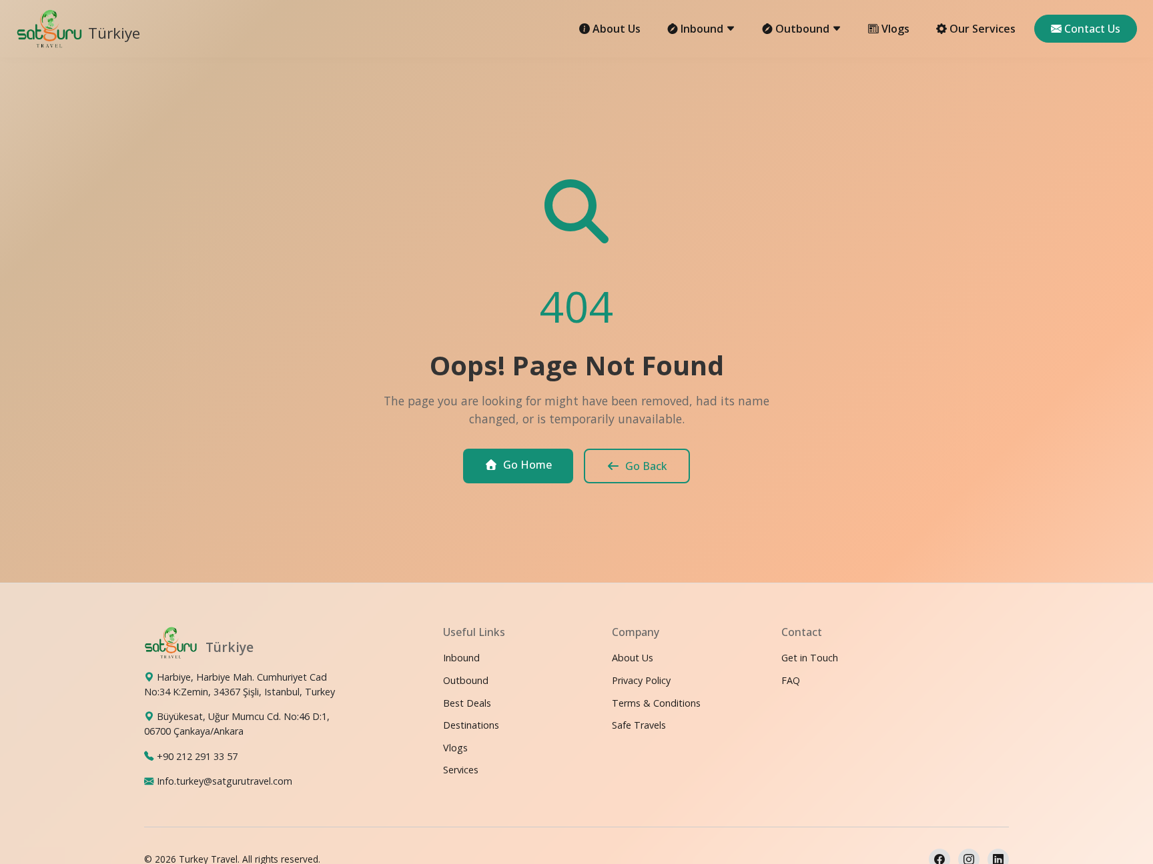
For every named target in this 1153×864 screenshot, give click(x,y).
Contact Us (1092, 28)
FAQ (790, 679)
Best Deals (467, 702)
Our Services (982, 28)
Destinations (471, 725)
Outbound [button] (803, 28)
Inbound (461, 657)
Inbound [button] (703, 28)
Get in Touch (809, 657)
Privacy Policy (641, 679)
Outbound (465, 679)
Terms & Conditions (656, 702)
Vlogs (895, 28)
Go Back (646, 466)
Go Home (527, 464)
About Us (617, 28)
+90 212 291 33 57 (197, 755)
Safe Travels (639, 725)
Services (460, 769)
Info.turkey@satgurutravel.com (224, 781)
